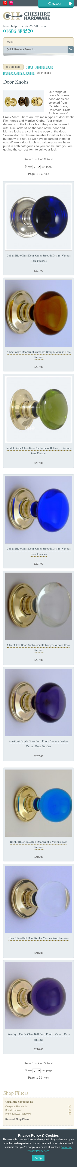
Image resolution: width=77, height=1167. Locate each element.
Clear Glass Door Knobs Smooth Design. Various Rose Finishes (38, 647)
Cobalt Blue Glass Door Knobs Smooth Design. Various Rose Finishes (39, 258)
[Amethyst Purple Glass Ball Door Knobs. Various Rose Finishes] (38, 995)
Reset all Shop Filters (17, 1119)
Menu (10, 42)
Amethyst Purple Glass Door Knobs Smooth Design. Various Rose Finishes (38, 743)
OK (71, 49)
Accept (38, 1158)
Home (29, 66)
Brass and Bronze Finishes (18, 72)
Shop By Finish (44, 66)
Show (28, 166)
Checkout (54, 3)
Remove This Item (70, 1106)
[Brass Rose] (38, 313)
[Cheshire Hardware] (38, 16)
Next (46, 173)
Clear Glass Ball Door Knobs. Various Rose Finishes (38, 938)
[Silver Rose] (38, 217)
